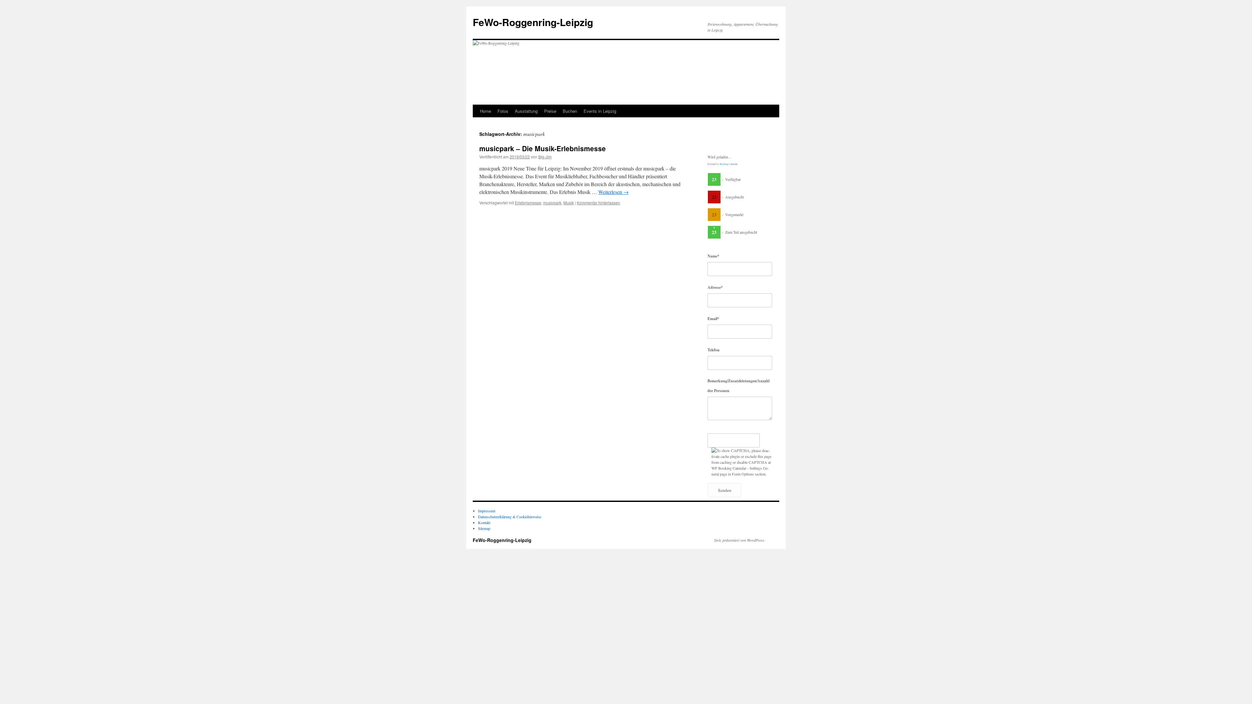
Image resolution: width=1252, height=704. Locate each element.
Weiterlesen (613, 191)
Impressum (486, 510)
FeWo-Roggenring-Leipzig (533, 22)
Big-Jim (545, 156)
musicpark (552, 202)
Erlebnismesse (528, 202)
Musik (568, 202)
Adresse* (715, 287)
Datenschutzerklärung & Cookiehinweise (509, 516)
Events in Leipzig (600, 111)
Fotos (503, 111)
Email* (713, 318)
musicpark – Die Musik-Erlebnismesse (542, 148)
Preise (550, 111)
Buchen (570, 111)
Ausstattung (526, 111)
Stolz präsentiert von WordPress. (739, 540)
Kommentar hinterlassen (598, 202)
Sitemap (484, 528)
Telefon (714, 350)
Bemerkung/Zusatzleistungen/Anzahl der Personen (738, 385)
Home (485, 111)
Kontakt (484, 522)
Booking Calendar (729, 164)
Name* (713, 256)
